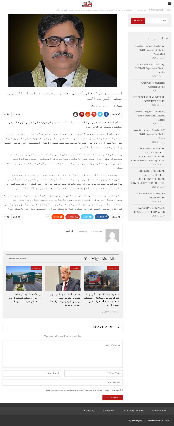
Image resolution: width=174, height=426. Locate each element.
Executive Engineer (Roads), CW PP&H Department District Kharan (149, 134)
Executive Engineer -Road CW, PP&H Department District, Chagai (149, 115)
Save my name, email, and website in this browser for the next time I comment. (82, 390)
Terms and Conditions (133, 410)
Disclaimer (108, 410)
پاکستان (75, 268)
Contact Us (89, 410)
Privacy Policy (159, 410)
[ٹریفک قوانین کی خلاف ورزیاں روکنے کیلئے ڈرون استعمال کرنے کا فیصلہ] (24, 278)
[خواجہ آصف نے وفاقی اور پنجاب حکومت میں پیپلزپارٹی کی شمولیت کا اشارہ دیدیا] (63, 278)
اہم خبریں (113, 268)
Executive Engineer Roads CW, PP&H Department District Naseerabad (149, 50)
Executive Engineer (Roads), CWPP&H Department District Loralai (150, 68)
